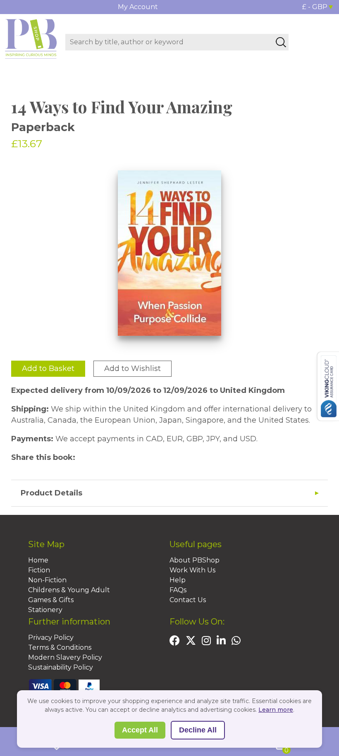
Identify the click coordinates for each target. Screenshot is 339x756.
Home (38, 560)
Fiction (39, 570)
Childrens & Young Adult (69, 590)
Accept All (140, 730)
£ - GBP (314, 7)
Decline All (198, 730)
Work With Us (192, 570)
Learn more (275, 709)
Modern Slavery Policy (65, 657)
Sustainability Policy (60, 667)
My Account (138, 7)
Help (178, 580)
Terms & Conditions (59, 647)
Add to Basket (48, 368)
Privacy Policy (51, 637)
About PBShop (195, 560)
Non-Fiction (47, 580)
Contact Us (188, 600)
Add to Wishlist (132, 368)
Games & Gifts (51, 600)
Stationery (45, 610)
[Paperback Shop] (31, 38)
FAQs (178, 590)
